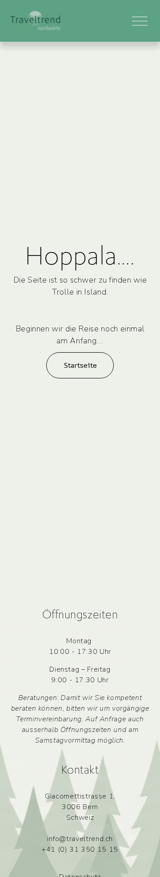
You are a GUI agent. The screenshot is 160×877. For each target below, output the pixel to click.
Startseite (80, 365)
